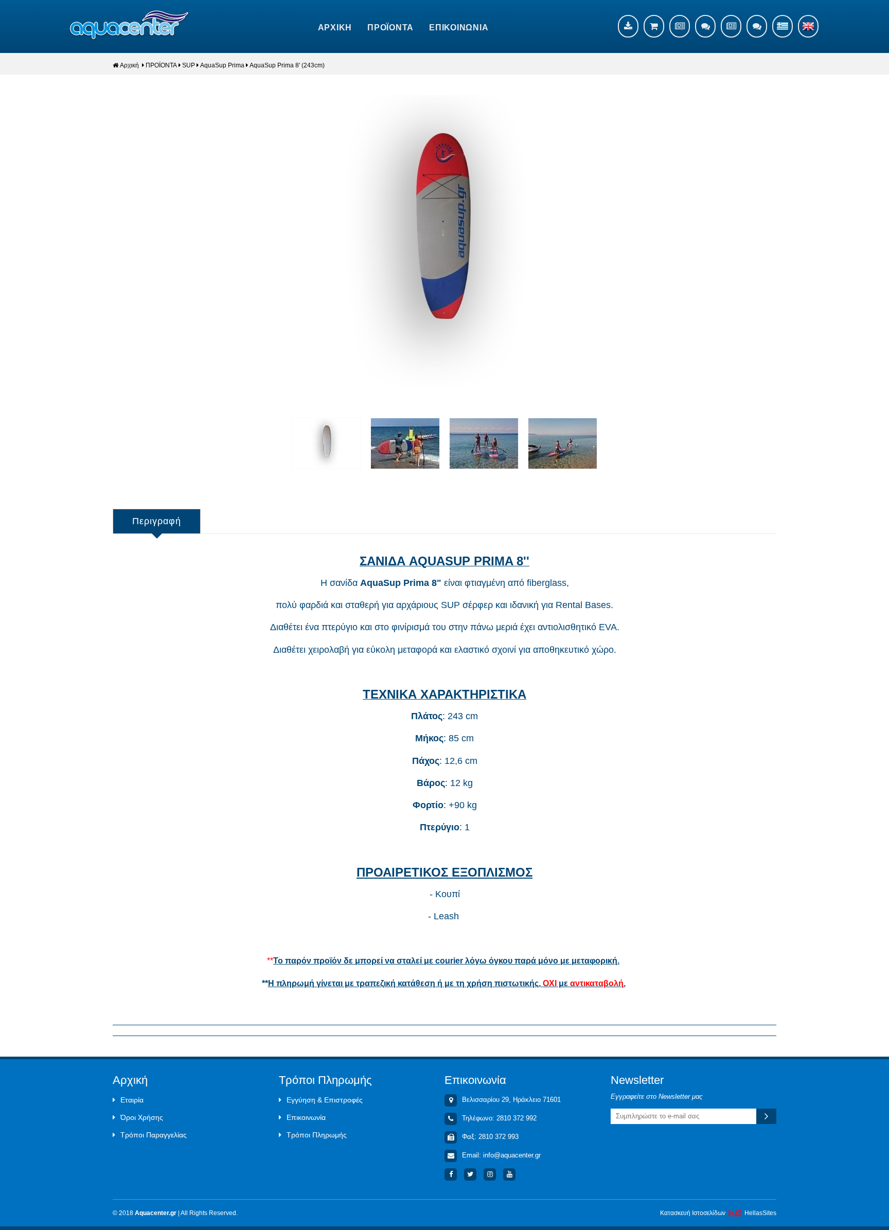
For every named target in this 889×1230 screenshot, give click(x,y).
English (808, 26)
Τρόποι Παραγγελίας (153, 1135)
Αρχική (129, 65)
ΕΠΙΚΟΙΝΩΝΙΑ (458, 27)
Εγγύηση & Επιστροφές (325, 1100)
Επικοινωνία (306, 1117)
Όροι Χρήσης (141, 1117)
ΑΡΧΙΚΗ (335, 27)
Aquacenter (129, 25)
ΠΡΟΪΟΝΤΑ (390, 27)
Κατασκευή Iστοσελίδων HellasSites (718, 1213)
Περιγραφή (156, 521)
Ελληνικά (782, 26)
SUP (188, 65)
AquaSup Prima (222, 65)
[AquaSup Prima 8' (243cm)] (444, 244)
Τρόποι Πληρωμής (317, 1135)
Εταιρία (132, 1100)
